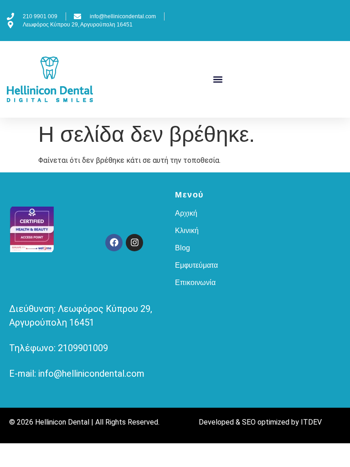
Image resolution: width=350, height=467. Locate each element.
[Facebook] (114, 242)
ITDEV (311, 422)
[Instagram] (134, 242)
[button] (218, 79)
